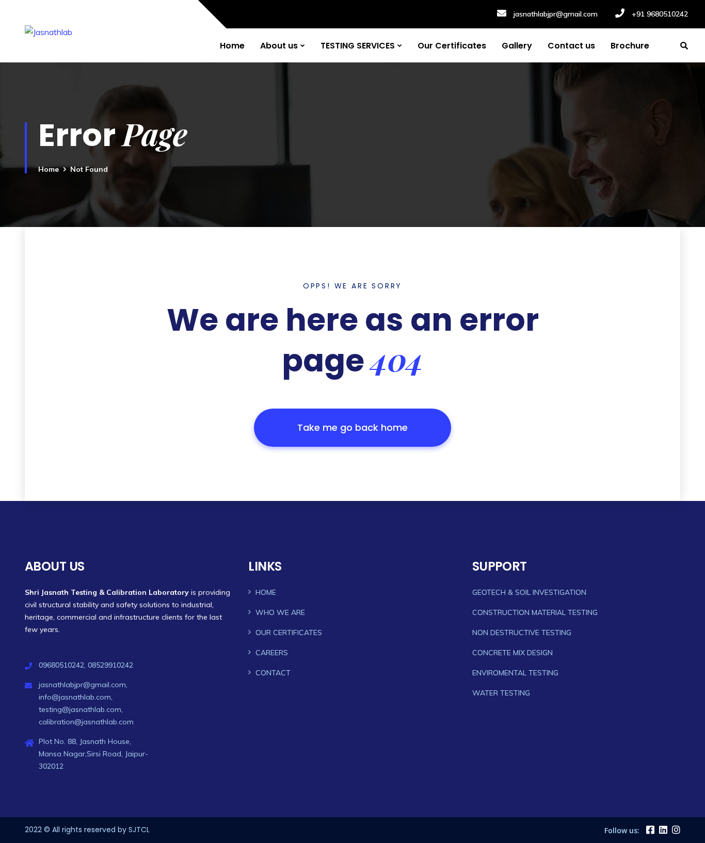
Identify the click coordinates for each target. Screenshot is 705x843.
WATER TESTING (501, 693)
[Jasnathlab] (48, 31)
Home (232, 46)
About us (279, 46)
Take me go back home (352, 427)
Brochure (630, 46)
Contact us (571, 46)
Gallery (517, 46)
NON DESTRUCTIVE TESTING (521, 632)
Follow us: (621, 830)
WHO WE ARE (280, 612)
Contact (273, 672)
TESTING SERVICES (358, 46)
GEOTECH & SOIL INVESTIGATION (529, 592)
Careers (271, 652)
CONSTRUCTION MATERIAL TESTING (535, 612)
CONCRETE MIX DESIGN (512, 652)
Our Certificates (452, 46)
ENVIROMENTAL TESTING (515, 672)
